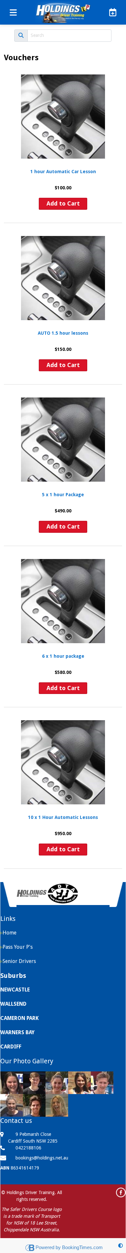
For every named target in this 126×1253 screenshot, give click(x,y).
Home (9, 933)
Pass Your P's (18, 947)
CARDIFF (10, 1047)
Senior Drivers (19, 961)
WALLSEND (13, 1004)
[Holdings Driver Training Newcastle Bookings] (110, 12)
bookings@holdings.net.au (42, 1157)
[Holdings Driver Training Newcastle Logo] (63, 12)
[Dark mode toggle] (120, 1245)
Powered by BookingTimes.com (69, 1247)
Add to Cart (63, 203)
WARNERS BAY (17, 1032)
